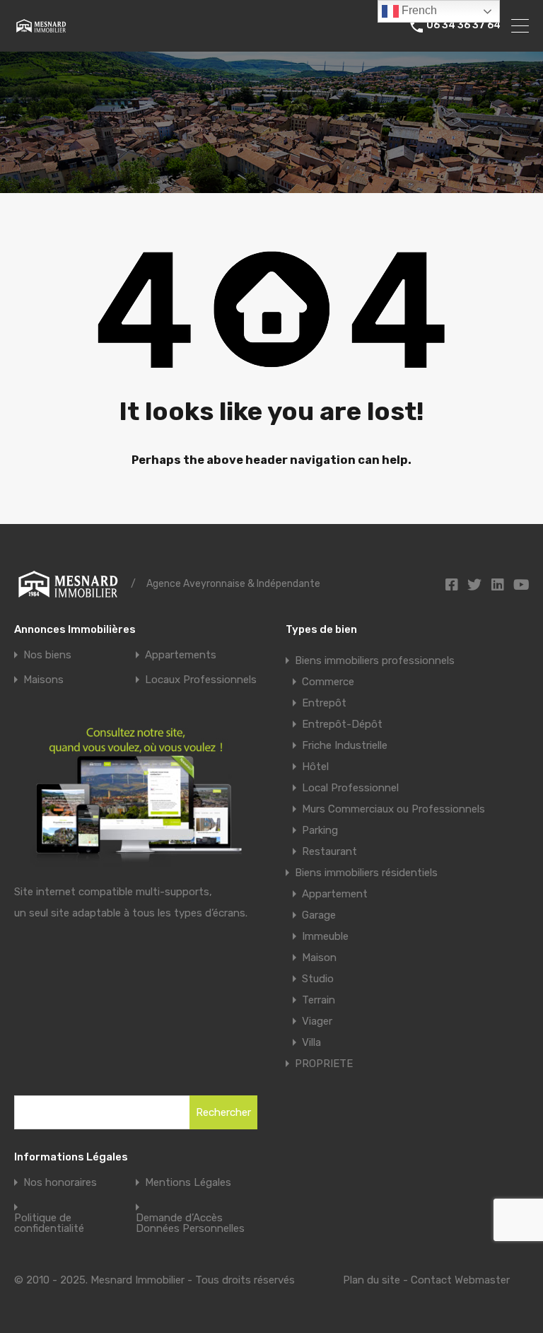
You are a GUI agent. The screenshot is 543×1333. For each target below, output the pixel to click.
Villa (311, 1042)
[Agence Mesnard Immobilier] (40, 28)
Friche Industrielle (344, 745)
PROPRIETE (324, 1063)
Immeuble (325, 936)
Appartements (180, 655)
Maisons (43, 680)
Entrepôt (324, 703)
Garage (319, 915)
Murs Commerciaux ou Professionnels (393, 809)
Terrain (318, 1000)
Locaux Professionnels (201, 680)
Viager (317, 1021)
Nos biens (47, 655)
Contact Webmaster (460, 1280)
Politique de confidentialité (49, 1223)
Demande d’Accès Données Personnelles (190, 1223)
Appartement (335, 893)
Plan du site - (377, 1280)
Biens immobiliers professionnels (375, 660)
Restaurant (329, 851)
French (418, 10)
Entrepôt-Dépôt (342, 724)
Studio (318, 978)
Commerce (328, 681)
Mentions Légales (188, 1182)
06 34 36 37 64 (463, 25)
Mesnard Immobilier (138, 1280)
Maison (319, 957)
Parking (320, 830)
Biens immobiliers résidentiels (366, 872)
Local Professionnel (350, 787)
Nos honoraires (60, 1182)
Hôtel (315, 766)
